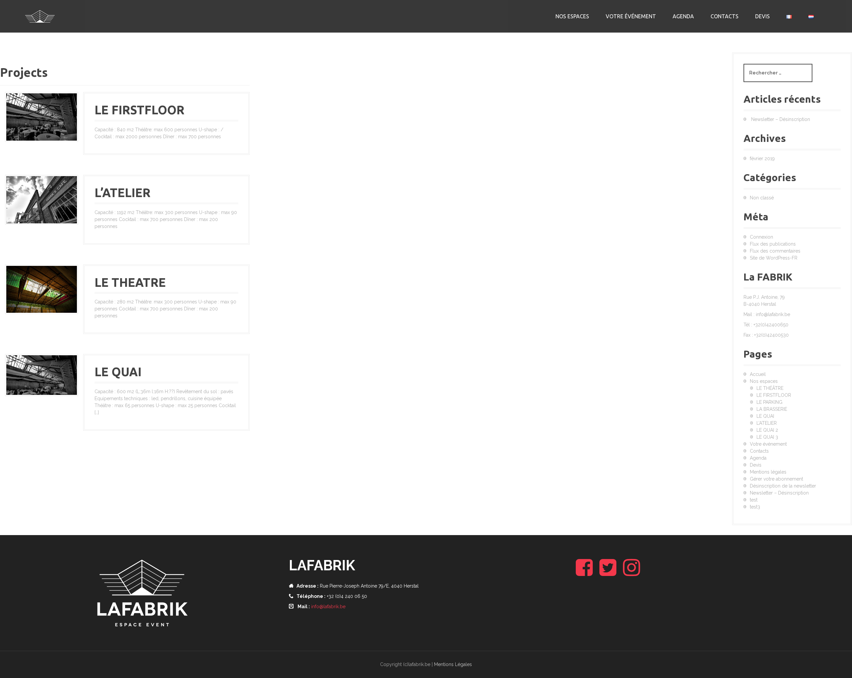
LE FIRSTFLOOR (139, 110)
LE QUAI (118, 372)
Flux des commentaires (775, 251)
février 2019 (762, 158)
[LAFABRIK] (40, 16)
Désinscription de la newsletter (783, 486)
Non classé (762, 197)
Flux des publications (773, 244)
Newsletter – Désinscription (780, 119)
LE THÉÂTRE (769, 388)
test (753, 500)
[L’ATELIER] (41, 199)
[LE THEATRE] (41, 288)
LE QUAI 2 (767, 430)
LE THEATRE (130, 282)
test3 (755, 506)
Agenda (683, 16)
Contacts (725, 16)
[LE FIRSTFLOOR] (41, 116)
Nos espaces (572, 16)
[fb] (584, 573)
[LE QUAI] (41, 374)
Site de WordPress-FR (773, 258)
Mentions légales (768, 472)
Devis (762, 16)
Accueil (758, 374)
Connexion (761, 237)
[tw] (607, 573)
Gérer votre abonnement (776, 479)
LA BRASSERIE (771, 409)
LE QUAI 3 (767, 437)
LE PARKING (769, 402)
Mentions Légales (453, 664)
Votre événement (631, 16)
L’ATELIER (122, 192)
